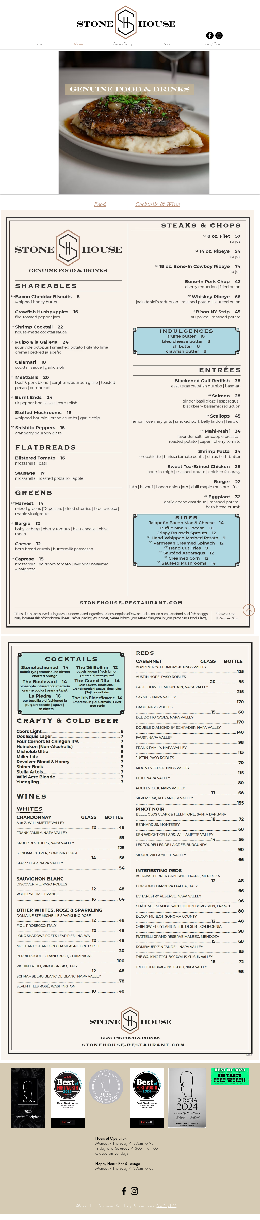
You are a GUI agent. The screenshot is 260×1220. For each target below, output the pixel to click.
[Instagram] (219, 35)
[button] (130, 122)
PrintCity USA (167, 1205)
